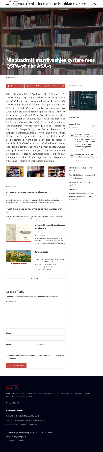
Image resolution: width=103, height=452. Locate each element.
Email (8, 344)
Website (41, 344)
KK (17, 403)
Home (8, 77)
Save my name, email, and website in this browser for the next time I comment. (37, 356)
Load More (35, 278)
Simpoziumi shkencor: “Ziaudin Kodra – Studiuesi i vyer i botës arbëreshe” (81, 196)
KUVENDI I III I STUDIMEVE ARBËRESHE (26, 192)
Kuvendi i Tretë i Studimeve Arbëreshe (21, 424)
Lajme (14, 77)
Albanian (14, 1)
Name (8, 333)
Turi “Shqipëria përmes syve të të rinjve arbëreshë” (34, 209)
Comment (11, 301)
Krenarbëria (41, 252)
